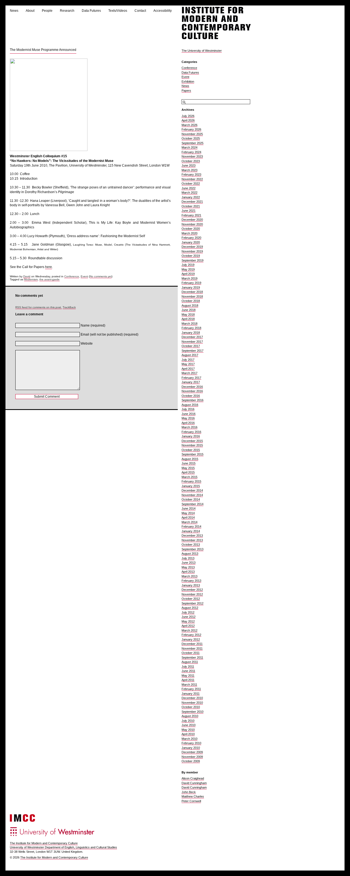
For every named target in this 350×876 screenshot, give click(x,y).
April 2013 (188, 571)
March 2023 (189, 170)
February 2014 (191, 526)
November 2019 (192, 251)
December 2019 (192, 246)
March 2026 (189, 125)
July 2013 (188, 558)
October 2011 (191, 652)
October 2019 (191, 255)
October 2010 (191, 707)
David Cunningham (194, 783)
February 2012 (191, 634)
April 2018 (188, 319)
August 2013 (190, 553)
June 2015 (189, 463)
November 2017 (192, 341)
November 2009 (192, 756)
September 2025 (192, 143)
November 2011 (192, 648)
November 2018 (192, 296)
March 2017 (189, 373)
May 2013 (188, 567)
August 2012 (190, 607)
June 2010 (189, 725)
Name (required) (93, 325)
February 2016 (191, 431)
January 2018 (191, 332)
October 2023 (191, 161)
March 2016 (189, 427)
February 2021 (191, 215)
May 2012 (188, 621)
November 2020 (192, 224)
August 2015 (190, 459)
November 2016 (192, 391)
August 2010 (190, 716)
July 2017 (188, 359)
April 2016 (188, 422)
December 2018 (192, 291)
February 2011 (191, 689)
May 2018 (188, 314)
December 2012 (192, 589)
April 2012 (188, 625)
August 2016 (190, 404)
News (14, 11)
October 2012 (191, 598)
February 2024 (191, 152)
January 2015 (191, 486)
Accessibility (162, 11)
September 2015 (192, 454)
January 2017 (191, 382)
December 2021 (192, 201)
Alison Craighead (193, 778)
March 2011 (189, 684)
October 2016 (191, 395)
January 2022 (191, 197)
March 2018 (189, 323)
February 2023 (191, 174)
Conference (71, 276)
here (48, 267)
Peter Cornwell (191, 801)
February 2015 (191, 481)
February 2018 (191, 328)
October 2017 (191, 346)
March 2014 (189, 522)
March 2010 (189, 738)
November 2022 (192, 179)
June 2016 (189, 413)
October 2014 (191, 499)
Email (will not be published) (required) (109, 334)
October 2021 (191, 206)
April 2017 (188, 368)
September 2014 (192, 504)
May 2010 (188, 729)
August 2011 (190, 661)
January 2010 (191, 747)
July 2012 (188, 612)
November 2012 (192, 594)
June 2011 (188, 671)
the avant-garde (49, 279)
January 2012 (191, 639)
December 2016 (192, 386)
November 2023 (192, 156)
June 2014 (189, 508)
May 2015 (188, 468)
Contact (140, 11)
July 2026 (188, 116)
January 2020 (191, 242)
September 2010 (192, 711)
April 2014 (188, 517)
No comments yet (101, 276)
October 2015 (191, 450)
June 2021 (189, 210)
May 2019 (188, 269)
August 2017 (190, 355)
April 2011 (188, 680)
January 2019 (191, 287)
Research (67, 11)
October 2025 (191, 138)
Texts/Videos (117, 11)
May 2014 (188, 513)
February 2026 (191, 129)
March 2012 (189, 630)
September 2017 (192, 350)
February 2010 (191, 743)
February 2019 (191, 282)
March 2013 (189, 576)
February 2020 (191, 237)
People (47, 11)
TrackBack (69, 307)
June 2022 (189, 188)
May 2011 (188, 675)
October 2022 (191, 183)
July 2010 (188, 720)
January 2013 (191, 585)
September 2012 (192, 603)
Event (84, 276)
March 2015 (189, 477)
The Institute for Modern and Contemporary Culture (44, 843)
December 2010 (192, 698)
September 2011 (192, 657)
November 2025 (192, 134)
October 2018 (191, 300)
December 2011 (192, 643)
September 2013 (192, 549)
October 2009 (191, 761)
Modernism (31, 279)
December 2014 (192, 490)
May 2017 (188, 364)
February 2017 (191, 377)
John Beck (189, 792)
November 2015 (192, 445)
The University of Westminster (202, 50)
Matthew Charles (193, 796)
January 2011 (191, 693)
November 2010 (192, 702)
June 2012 (189, 616)
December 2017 (192, 337)
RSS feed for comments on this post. (38, 307)
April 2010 (188, 734)
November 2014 (192, 495)
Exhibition (188, 81)
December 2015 (192, 441)
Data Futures (91, 11)
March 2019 (189, 278)
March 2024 (189, 147)
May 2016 (188, 418)
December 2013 (192, 535)
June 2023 (189, 165)
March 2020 (189, 233)
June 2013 (189, 562)
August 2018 (190, 305)
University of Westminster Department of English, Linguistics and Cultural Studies (63, 847)
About (30, 11)
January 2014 (191, 531)
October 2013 (191, 544)
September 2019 (192, 260)
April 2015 (188, 472)
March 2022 (189, 192)
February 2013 (191, 580)
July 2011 (188, 666)
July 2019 (188, 264)
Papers (186, 90)
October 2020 (191, 228)
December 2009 (192, 752)
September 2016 (192, 400)
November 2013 (192, 540)
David (26, 276)
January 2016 (191, 436)
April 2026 (188, 120)
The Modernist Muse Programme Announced (43, 50)
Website (87, 343)
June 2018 (189, 310)
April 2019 (188, 273)
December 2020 (192, 219)
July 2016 (188, 409)
